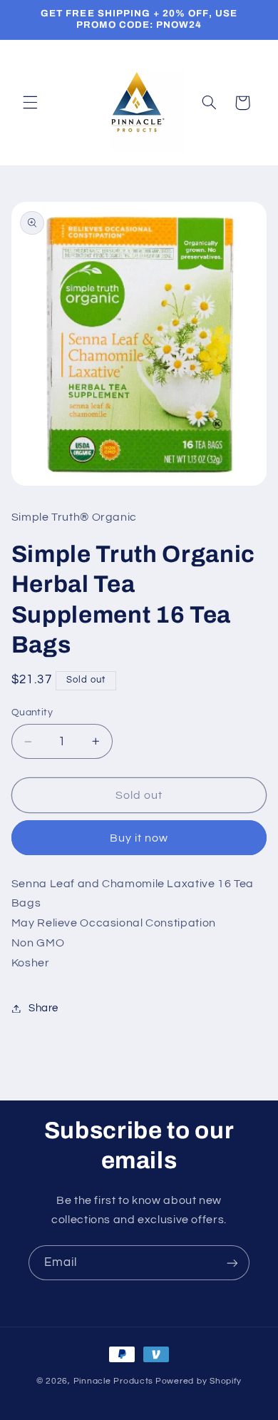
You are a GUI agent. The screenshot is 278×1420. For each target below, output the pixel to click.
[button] (30, 102)
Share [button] (43, 1008)
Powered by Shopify (198, 1381)
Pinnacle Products (113, 1381)
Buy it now (139, 838)
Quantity (32, 712)
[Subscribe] (232, 1262)
